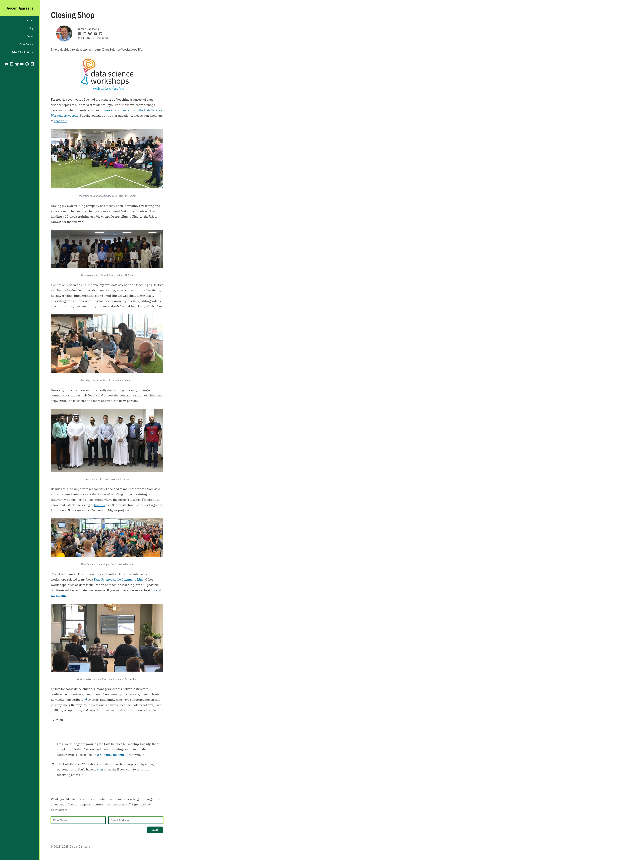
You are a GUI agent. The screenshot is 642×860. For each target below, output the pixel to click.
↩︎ (142, 755)
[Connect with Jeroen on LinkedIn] (11, 63)
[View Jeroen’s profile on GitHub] (27, 63)
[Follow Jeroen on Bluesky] (16, 63)
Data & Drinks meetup (108, 755)
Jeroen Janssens (19, 8)
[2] (85, 698)
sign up (102, 769)
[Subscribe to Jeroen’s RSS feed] (34, 63)
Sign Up (155, 830)
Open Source (26, 44)
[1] (124, 693)
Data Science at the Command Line (119, 579)
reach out (60, 121)
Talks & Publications (22, 52)
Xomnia (99, 505)
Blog (31, 28)
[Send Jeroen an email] (4, 63)
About (30, 20)
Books (30, 36)
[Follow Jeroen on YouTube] (22, 63)
